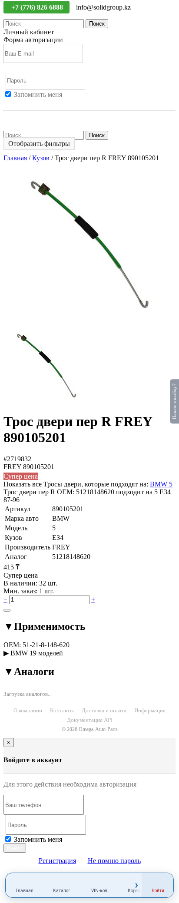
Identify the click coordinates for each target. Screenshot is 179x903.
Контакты (62, 710)
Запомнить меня (38, 94)
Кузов (41, 158)
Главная (15, 158)
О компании (27, 710)
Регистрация (43, 102)
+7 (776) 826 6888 (38, 7)
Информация (150, 710)
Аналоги (28, 671)
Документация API (90, 720)
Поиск (97, 23)
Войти (13, 102)
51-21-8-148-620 (46, 644)
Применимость (44, 626)
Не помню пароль (29, 118)
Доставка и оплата (104, 710)
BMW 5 (161, 484)
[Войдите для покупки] (6, 610)
